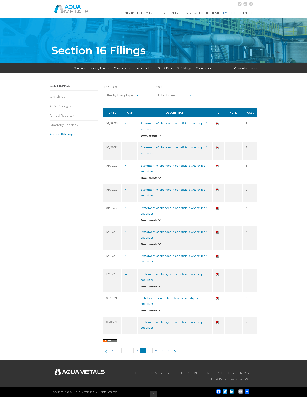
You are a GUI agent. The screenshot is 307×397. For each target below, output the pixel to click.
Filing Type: (110, 87)
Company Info (123, 68)
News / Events (100, 68)
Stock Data (165, 68)
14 (143, 350)
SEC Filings (184, 68)
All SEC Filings (59, 106)
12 (130, 350)
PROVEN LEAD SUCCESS (218, 373)
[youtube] (251, 4)
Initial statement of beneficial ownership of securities (170, 300)
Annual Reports (61, 115)
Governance (203, 68)
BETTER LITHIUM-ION (182, 373)
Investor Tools (246, 68)
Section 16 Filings (61, 134)
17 (162, 350)
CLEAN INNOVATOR (148, 373)
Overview (79, 68)
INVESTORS (218, 378)
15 (149, 350)
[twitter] (240, 4)
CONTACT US (240, 378)
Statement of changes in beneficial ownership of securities (173, 126)
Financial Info (145, 68)
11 (124, 350)
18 (168, 350)
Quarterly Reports (63, 125)
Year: (159, 87)
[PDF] (217, 123)
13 (137, 350)
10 (118, 350)
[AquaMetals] (71, 11)
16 (156, 350)
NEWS (244, 373)
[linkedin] (245, 4)
